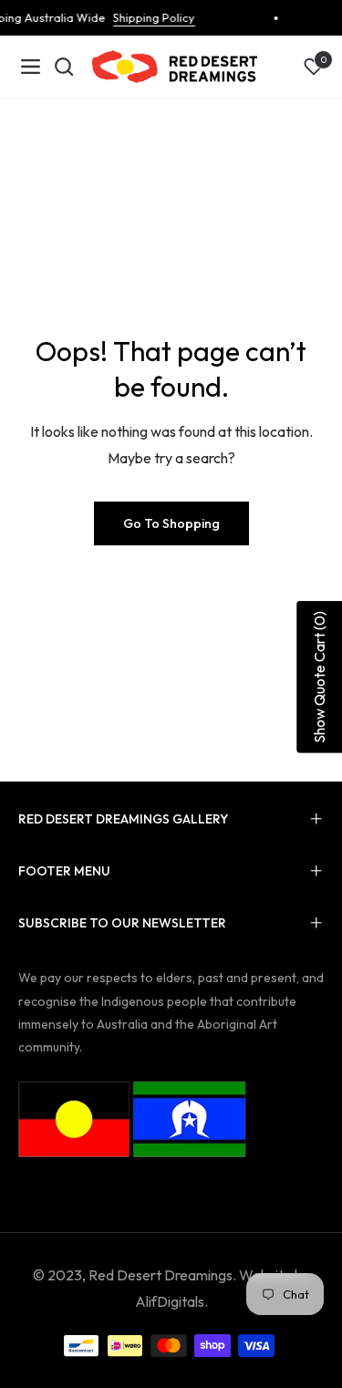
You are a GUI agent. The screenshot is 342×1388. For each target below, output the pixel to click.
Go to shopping (171, 523)
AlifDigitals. (171, 1301)
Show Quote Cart (319, 677)
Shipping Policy (150, 17)
